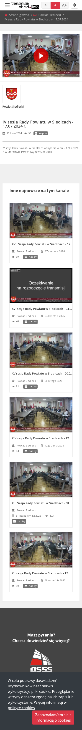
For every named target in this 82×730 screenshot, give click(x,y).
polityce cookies (21, 707)
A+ (64, 5)
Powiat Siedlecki (50, 15)
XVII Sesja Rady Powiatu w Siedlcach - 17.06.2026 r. (42, 244)
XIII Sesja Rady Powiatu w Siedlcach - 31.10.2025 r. (42, 503)
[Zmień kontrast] (74, 5)
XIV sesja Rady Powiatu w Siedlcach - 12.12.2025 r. (42, 438)
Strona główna (19, 15)
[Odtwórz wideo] (41, 55)
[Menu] (7, 5)
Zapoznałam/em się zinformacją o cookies (53, 717)
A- (46, 5)
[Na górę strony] (67, 701)
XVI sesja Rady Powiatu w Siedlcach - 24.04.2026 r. (42, 309)
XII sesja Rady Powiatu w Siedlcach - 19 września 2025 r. (42, 573)
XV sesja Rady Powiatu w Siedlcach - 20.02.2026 (42, 373)
